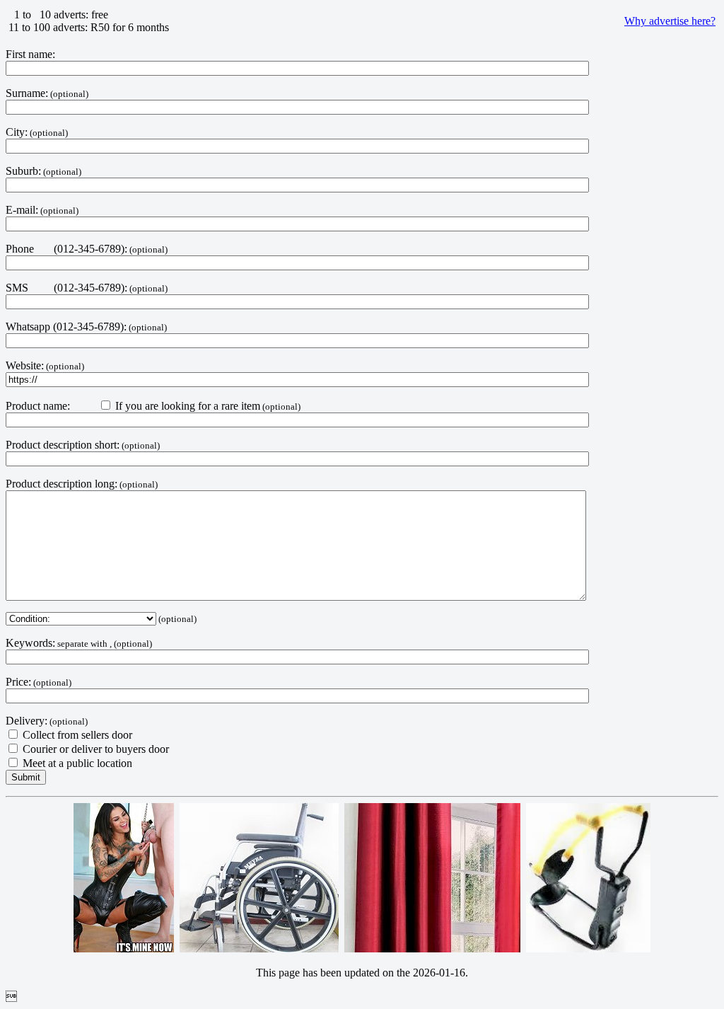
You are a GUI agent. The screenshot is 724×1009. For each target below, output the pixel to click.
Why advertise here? (670, 21)
